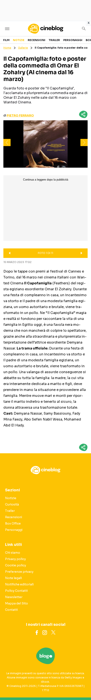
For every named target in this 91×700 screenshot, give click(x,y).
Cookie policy (15, 565)
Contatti (11, 610)
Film (6, 40)
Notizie (18, 40)
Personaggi (72, 40)
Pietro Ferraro (20, 115)
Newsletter (13, 597)
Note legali (13, 578)
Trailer (54, 40)
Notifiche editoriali (19, 584)
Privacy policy (15, 559)
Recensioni (36, 40)
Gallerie (23, 47)
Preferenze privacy (19, 572)
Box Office (13, 523)
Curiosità (12, 504)
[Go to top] (82, 686)
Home (7, 47)
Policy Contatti (16, 591)
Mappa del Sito (16, 603)
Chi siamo (12, 553)
